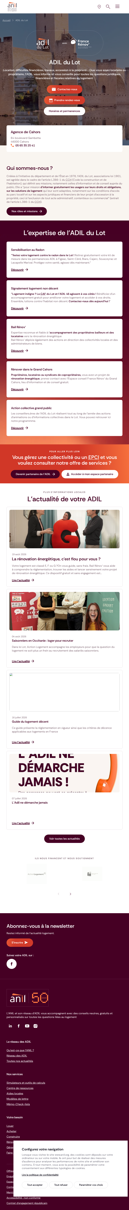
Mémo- (18, 1104)
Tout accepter (34, 1185)
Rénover (12, 1142)
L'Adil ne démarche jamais (30, 803)
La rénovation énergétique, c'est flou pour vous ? (56, 558)
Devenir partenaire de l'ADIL (33, 474)
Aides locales (15, 1093)
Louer (10, 1126)
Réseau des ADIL (17, 1055)
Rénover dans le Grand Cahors (31, 369)
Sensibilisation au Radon (27, 250)
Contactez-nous (67, 89)
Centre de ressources (20, 1088)
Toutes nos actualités (20, 1061)
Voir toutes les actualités (64, 838)
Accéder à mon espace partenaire (92, 474)
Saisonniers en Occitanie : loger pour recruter (42, 641)
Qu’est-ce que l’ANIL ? (20, 1050)
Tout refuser (61, 1185)
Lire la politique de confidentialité (40, 1175)
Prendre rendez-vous (67, 100)
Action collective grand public (31, 408)
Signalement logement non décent (34, 288)
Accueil (6, 20)
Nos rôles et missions (25, 211)
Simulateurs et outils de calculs (26, 1083)
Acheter (11, 1131)
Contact (11, 1187)
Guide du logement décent (30, 722)
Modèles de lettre (17, 1099)
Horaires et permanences (64, 111)
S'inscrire (17, 942)
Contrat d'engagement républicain (27, 1203)
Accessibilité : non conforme (23, 1197)
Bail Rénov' (18, 327)
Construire (13, 1136)
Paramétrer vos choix (91, 1185)
